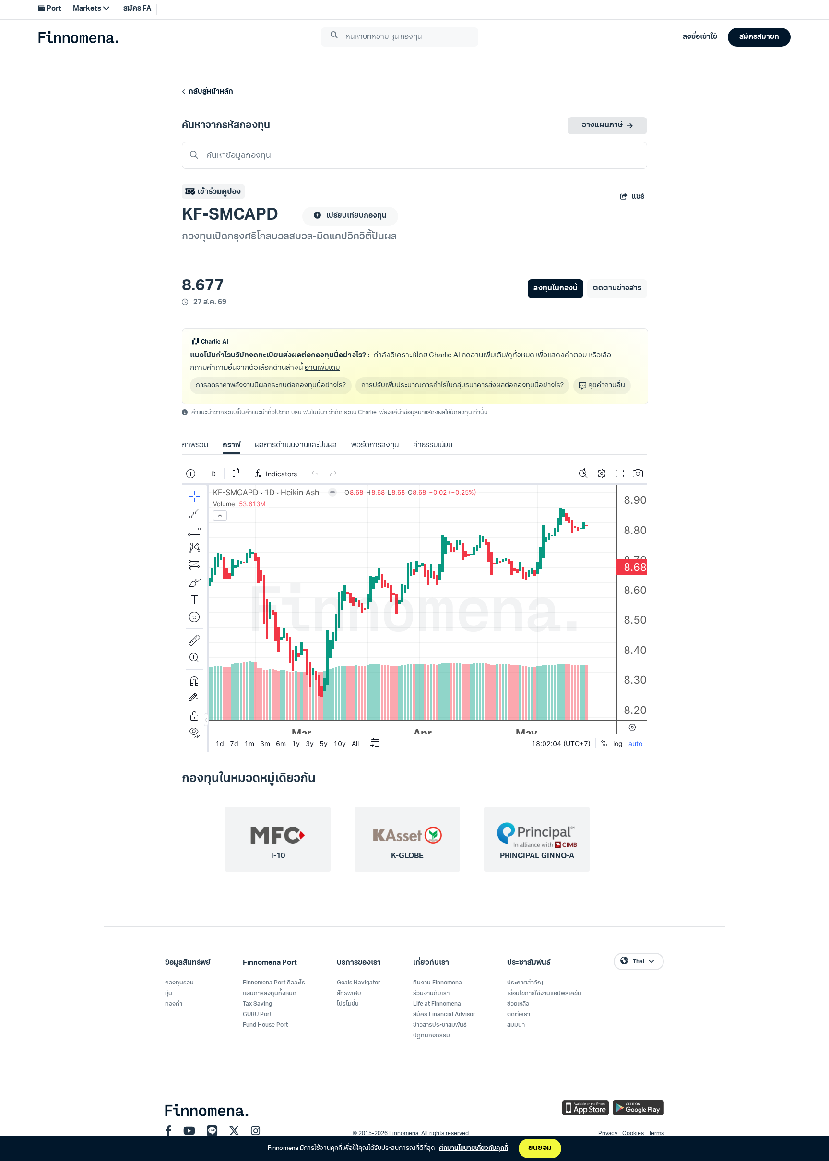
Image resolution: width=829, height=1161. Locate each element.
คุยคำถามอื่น (606, 385)
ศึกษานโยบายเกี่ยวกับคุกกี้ (473, 1148)
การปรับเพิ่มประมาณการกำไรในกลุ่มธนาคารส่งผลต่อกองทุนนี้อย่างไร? (462, 385)
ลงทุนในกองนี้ (555, 288)
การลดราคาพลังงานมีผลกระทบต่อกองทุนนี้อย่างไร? (271, 385)
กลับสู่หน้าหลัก (209, 91)
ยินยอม (540, 1148)
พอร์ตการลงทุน (375, 445)
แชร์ (637, 197)
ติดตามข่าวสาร (617, 288)
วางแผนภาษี (602, 125)
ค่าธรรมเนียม (432, 445)
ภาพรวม (195, 445)
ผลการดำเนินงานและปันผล (295, 445)
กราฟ (231, 445)
